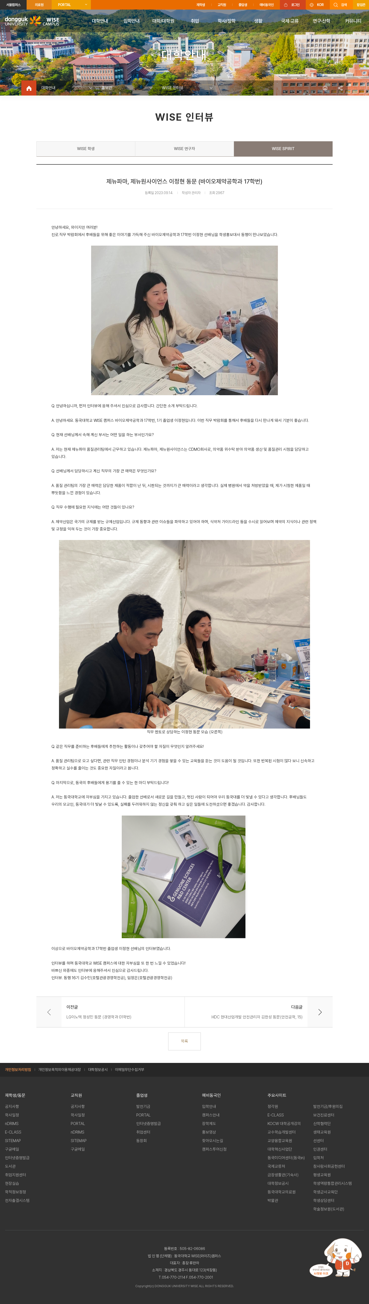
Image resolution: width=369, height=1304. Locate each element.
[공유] (340, 88)
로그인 (295, 5)
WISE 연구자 (184, 148)
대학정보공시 (98, 1069)
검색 (344, 5)
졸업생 (242, 5)
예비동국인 (267, 5)
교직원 (222, 5)
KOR (320, 5)
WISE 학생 (86, 148)
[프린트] (325, 88)
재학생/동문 (15, 1095)
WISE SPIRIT (283, 148)
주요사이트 (277, 1095)
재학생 (201, 5)
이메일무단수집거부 (129, 1069)
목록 (184, 1041)
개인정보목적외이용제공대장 (59, 1069)
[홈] (28, 88)
